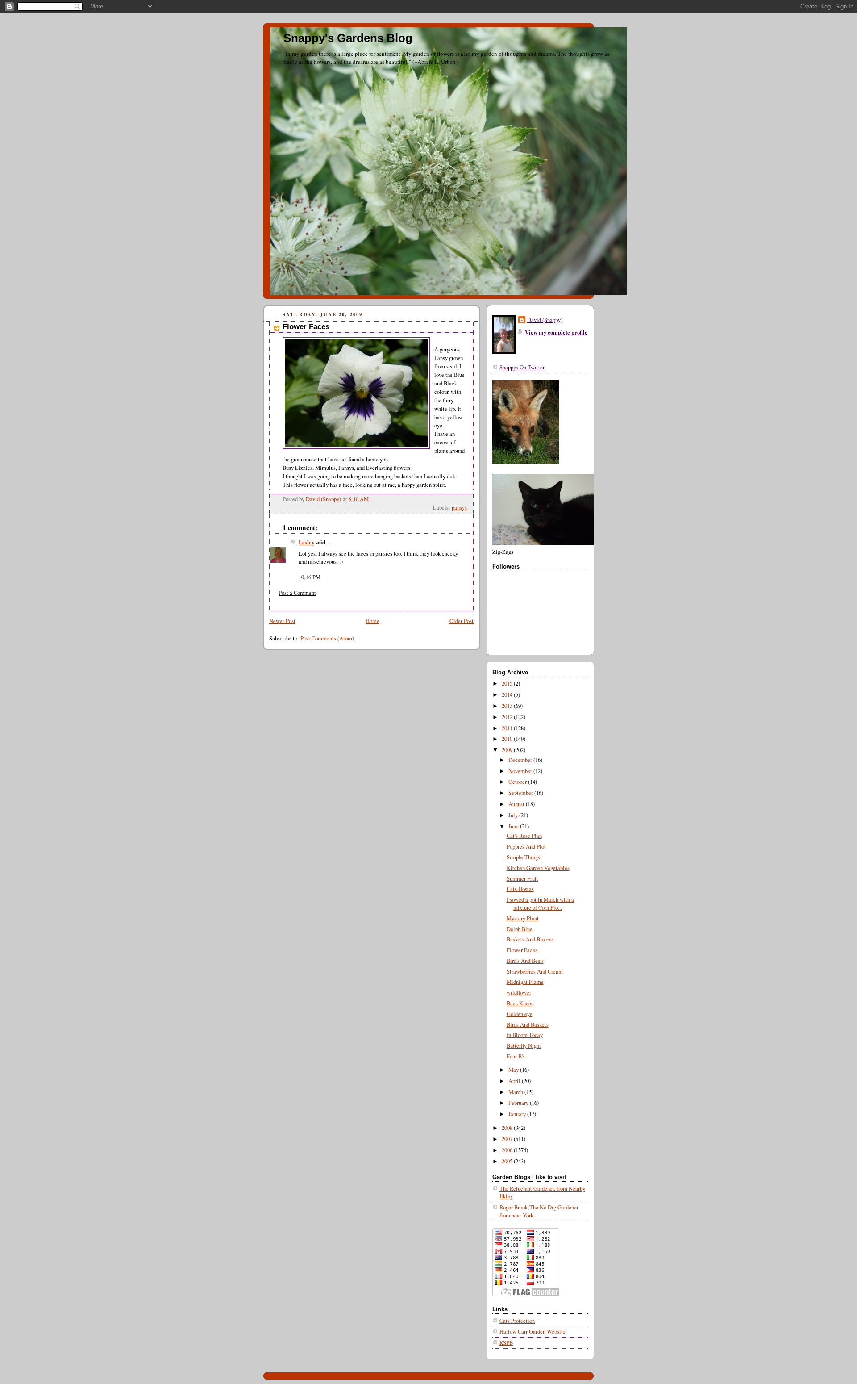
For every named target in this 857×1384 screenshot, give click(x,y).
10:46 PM (309, 577)
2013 (508, 706)
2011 (508, 728)
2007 (508, 1139)
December (520, 760)
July (513, 815)
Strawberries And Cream (535, 971)
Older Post (461, 621)
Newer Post (282, 621)
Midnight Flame (525, 982)
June (514, 826)
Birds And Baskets (528, 1025)
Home (372, 621)
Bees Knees (520, 1003)
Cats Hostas (520, 889)
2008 (508, 1128)
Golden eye (520, 1014)
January (517, 1114)
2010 (508, 739)
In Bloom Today (525, 1035)
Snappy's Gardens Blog (347, 38)
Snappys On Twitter (522, 367)
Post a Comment (297, 593)
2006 (508, 1150)
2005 (508, 1161)
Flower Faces (522, 950)
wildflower (519, 992)
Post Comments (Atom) (327, 638)
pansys (459, 507)
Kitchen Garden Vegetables (538, 868)
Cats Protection (517, 1321)
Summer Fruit (522, 878)
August (517, 804)
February (519, 1103)
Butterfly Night (524, 1045)
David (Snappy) (544, 320)
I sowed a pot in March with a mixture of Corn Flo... (540, 904)
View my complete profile (556, 332)
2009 (508, 750)
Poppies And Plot (526, 846)
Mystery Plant (523, 918)
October (518, 782)
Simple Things (523, 857)
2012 (508, 717)
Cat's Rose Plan (524, 836)
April (515, 1081)
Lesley (306, 542)
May (514, 1070)
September (521, 793)
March (516, 1092)
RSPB (506, 1342)
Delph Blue (520, 929)
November (520, 771)
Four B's (516, 1056)
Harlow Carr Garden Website (532, 1331)
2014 (508, 694)
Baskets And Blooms (530, 939)
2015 (508, 683)
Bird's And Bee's (525, 961)
